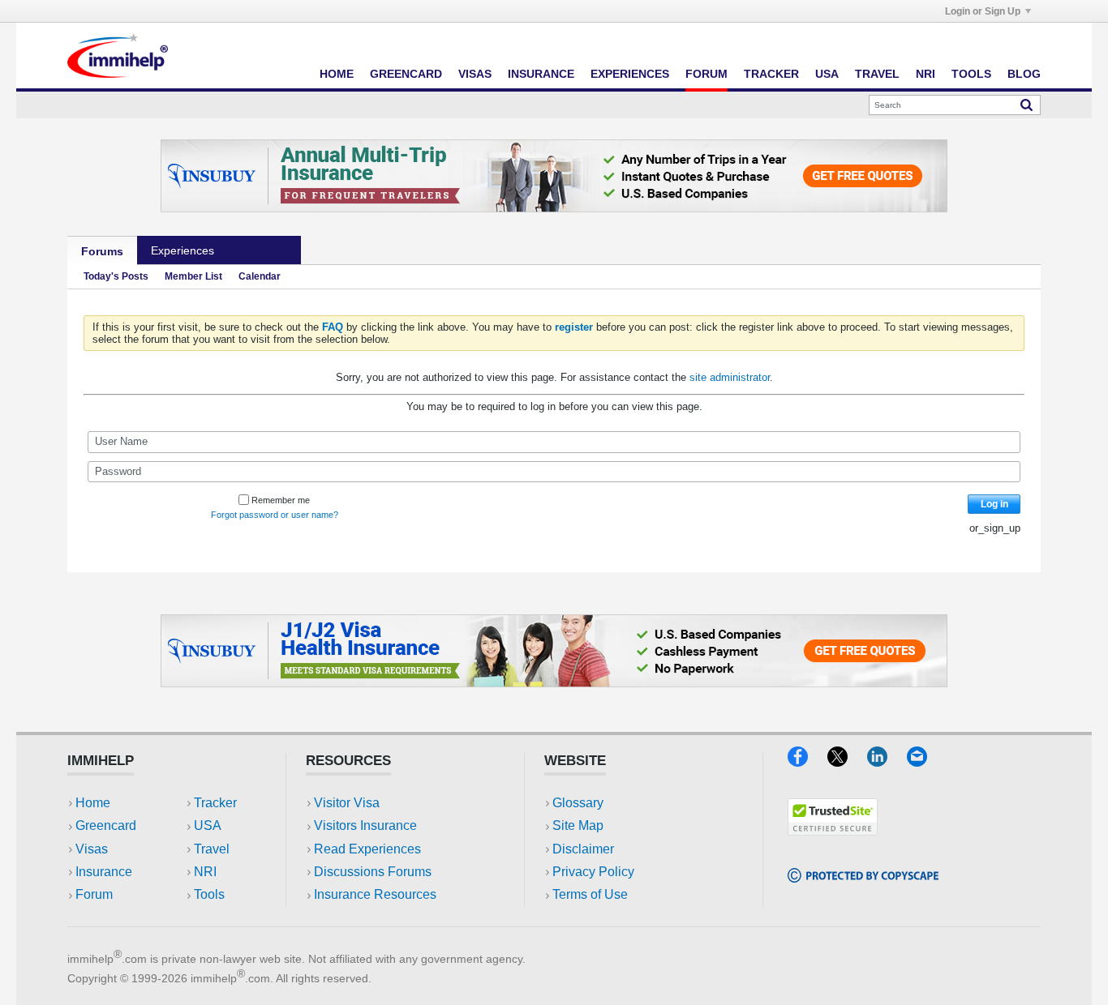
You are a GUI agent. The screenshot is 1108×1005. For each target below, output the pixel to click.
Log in (994, 504)
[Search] (1026, 104)
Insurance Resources (375, 894)
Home (337, 73)
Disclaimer (583, 849)
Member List (193, 276)
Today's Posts (116, 276)
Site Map (577, 825)
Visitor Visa (347, 803)
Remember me (280, 500)
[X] (847, 761)
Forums (102, 251)
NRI (925, 73)
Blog (1024, 73)
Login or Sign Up (982, 11)
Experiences (630, 73)
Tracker (771, 73)
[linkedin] (887, 761)
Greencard (406, 73)
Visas (475, 73)
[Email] (925, 761)
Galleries (264, 250)
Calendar (259, 276)
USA (827, 73)
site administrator (729, 377)
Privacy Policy (593, 872)
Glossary (577, 803)
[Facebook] (807, 761)
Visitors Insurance (365, 825)
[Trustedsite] (833, 830)
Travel (877, 73)
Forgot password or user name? (274, 515)
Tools (971, 73)
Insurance (541, 73)
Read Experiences (367, 849)
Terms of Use (590, 894)
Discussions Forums (373, 872)
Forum (706, 73)
